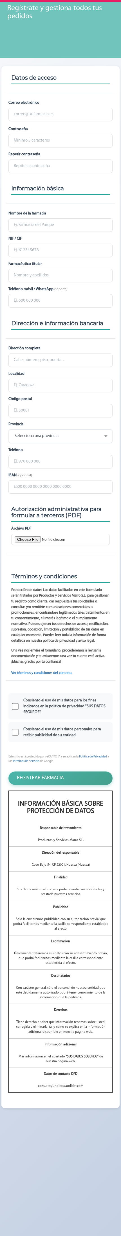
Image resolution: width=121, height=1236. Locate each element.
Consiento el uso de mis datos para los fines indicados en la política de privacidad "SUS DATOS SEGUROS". (64, 706)
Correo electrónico (23, 103)
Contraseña (18, 129)
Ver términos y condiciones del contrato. (41, 673)
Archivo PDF (21, 528)
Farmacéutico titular (25, 264)
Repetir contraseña (24, 154)
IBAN (20, 475)
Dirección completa (24, 348)
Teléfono (15, 450)
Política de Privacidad (93, 756)
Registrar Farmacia (40, 778)
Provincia (16, 424)
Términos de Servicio (26, 761)
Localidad (16, 374)
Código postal (20, 399)
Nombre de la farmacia (27, 213)
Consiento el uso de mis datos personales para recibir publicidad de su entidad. (62, 732)
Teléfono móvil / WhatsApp (37, 289)
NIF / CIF (15, 239)
